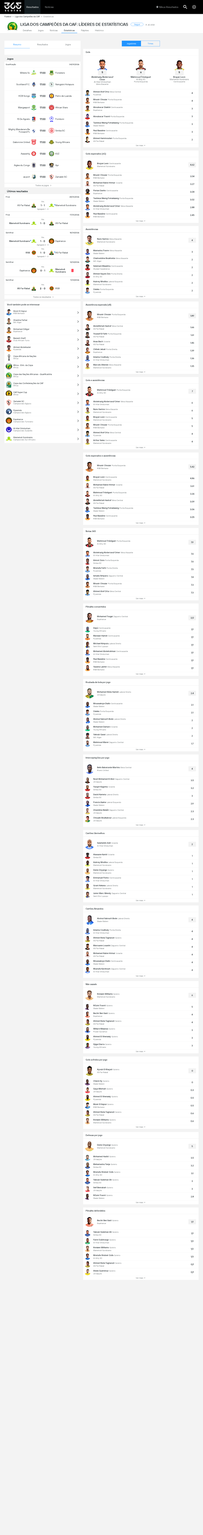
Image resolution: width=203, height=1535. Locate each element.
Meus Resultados (168, 7)
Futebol (7, 16)
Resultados (32, 7)
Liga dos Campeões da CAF (27, 16)
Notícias (49, 7)
